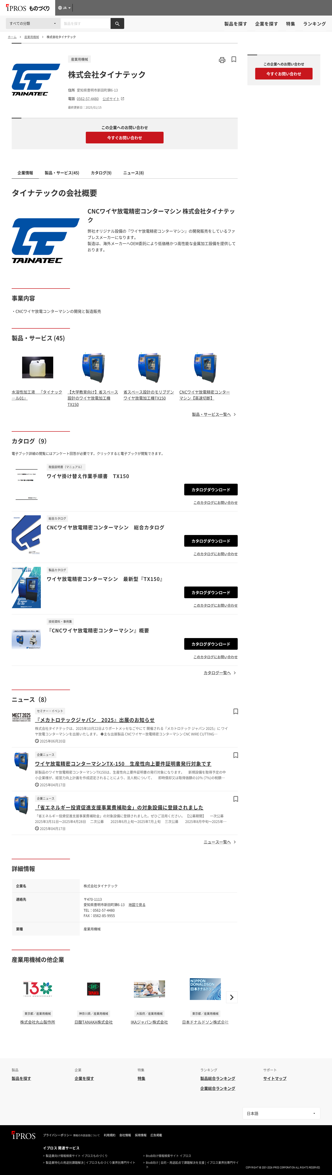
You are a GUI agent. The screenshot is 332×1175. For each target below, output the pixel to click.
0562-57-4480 (88, 98)
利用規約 (109, 1135)
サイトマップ (275, 1078)
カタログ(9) (101, 172)
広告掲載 (156, 1135)
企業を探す (266, 23)
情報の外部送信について (86, 1135)
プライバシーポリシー (57, 1135)
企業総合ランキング (217, 1088)
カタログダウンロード (211, 489)
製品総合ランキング (217, 1078)
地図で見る (137, 904)
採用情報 (141, 1135)
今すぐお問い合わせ (124, 137)
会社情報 (125, 1135)
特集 (290, 23)
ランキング (314, 23)
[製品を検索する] (117, 23)
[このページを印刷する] (222, 60)
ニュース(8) (133, 172)
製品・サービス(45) (62, 172)
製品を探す (235, 23)
